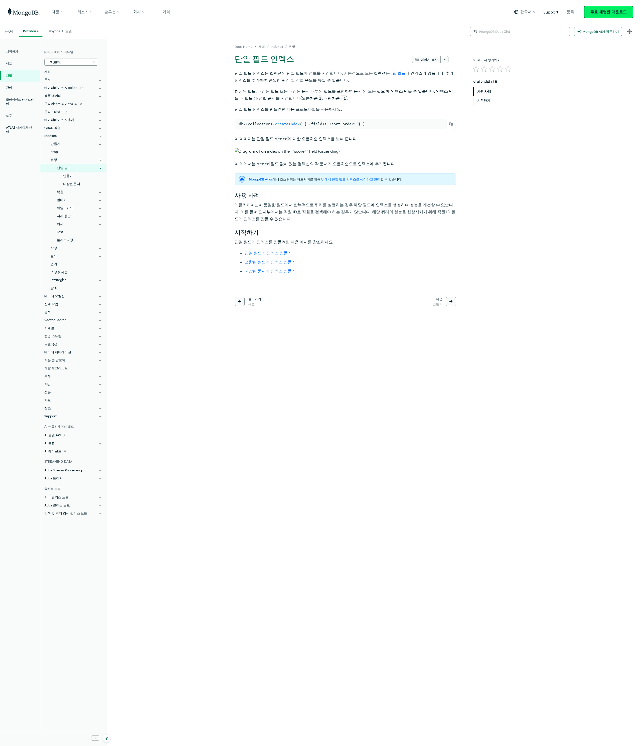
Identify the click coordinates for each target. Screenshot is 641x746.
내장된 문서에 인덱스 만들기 (270, 270)
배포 (9, 63)
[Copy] (450, 123)
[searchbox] (520, 31)
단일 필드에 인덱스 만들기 (268, 252)
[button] (524, 12)
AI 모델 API (52, 435)
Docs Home (244, 47)
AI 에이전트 (52, 451)
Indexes (277, 47)
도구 (9, 115)
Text (60, 232)
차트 (47, 400)
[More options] (444, 59)
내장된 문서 (71, 184)
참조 (54, 288)
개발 (261, 47)
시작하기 (12, 51)
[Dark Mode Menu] (629, 31)
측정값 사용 (59, 272)
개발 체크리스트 (56, 368)
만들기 (68, 176)
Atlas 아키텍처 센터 (19, 129)
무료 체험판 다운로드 (608, 12)
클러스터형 (65, 240)
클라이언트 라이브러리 (20, 101)
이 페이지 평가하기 (487, 60)
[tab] (31, 30)
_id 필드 (398, 73)
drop (54, 152)
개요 (47, 72)
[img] (476, 69)
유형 (292, 47)
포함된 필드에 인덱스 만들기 (270, 261)
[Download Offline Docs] (95, 738)
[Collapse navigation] (107, 738)
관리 (9, 87)
